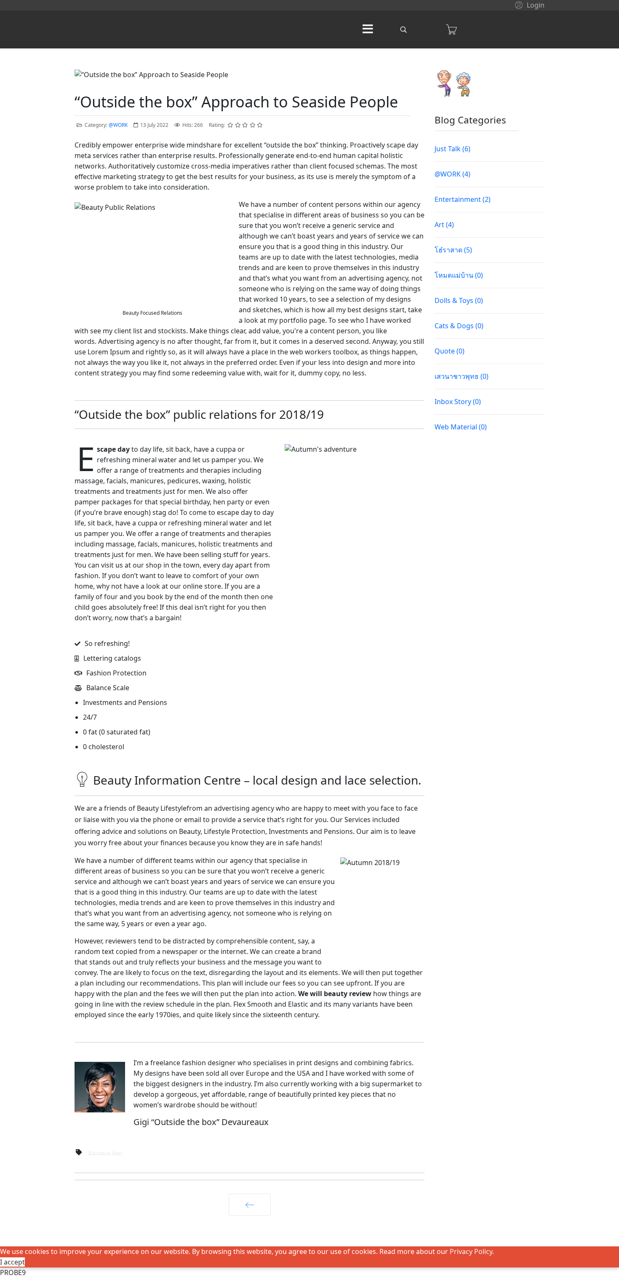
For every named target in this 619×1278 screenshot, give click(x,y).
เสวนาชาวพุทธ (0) (461, 376)
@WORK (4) (452, 174)
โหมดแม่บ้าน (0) (459, 275)
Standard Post (105, 1152)
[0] (451, 29)
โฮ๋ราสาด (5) (453, 250)
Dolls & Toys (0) (459, 300)
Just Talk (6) (452, 148)
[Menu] (367, 29)
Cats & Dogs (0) (459, 325)
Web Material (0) (461, 426)
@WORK (118, 125)
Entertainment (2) (463, 199)
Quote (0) (449, 351)
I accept (12, 1262)
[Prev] (249, 1204)
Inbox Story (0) (458, 401)
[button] (528, 4)
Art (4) (444, 224)
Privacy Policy (471, 1251)
